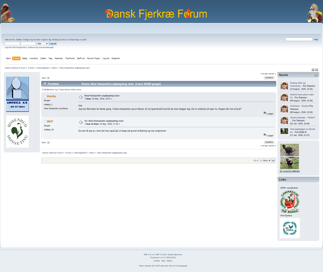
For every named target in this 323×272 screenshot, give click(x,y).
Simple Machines (174, 254)
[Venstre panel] (313, 70)
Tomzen (311, 86)
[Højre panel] (316, 70)
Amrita (51, 96)
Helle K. (303, 132)
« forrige (264, 74)
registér (44, 40)
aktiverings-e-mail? (78, 40)
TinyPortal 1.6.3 (157, 257)
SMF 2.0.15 (149, 254)
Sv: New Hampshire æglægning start (104, 121)
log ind (33, 40)
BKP (50, 121)
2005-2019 (171, 257)
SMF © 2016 (161, 254)
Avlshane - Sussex (299, 106)
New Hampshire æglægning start (101, 95)
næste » (272, 74)
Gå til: (256, 160)
